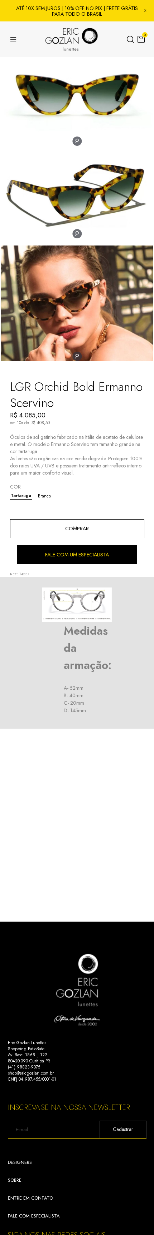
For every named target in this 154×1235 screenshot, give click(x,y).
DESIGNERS (20, 1162)
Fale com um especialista (77, 554)
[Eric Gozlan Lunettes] (71, 39)
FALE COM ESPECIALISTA (34, 1215)
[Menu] (13, 39)
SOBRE (14, 1180)
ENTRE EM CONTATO (30, 1198)
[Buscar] (130, 39)
